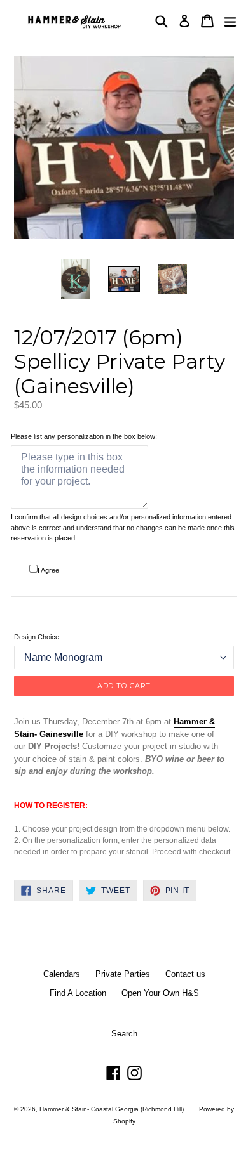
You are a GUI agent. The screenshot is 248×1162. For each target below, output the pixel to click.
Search (124, 1033)
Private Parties (122, 974)
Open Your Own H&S (160, 993)
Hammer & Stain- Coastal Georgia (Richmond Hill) (111, 1109)
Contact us (185, 974)
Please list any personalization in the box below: (84, 436)
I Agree (48, 570)
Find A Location (78, 993)
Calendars (61, 974)
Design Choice (36, 637)
